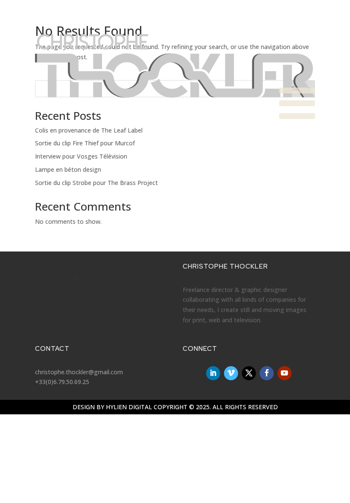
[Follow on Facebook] (267, 373)
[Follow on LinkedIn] (213, 373)
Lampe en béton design (68, 169)
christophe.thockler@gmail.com (79, 372)
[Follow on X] (249, 373)
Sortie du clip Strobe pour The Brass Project (96, 183)
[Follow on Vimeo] (231, 373)
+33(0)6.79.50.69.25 (62, 382)
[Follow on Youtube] (284, 373)
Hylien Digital (129, 407)
